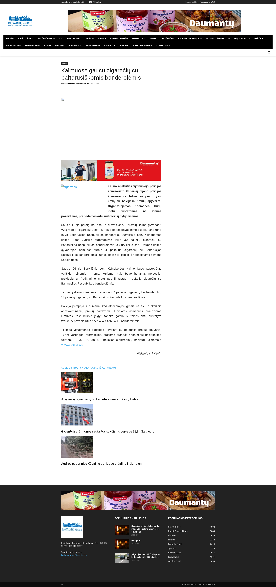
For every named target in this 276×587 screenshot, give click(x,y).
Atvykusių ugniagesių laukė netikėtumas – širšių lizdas (99, 399)
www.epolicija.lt (72, 344)
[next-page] (67, 470)
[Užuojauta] (122, 544)
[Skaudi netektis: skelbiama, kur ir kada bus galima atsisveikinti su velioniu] (122, 530)
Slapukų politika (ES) (207, 584)
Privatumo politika (189, 584)
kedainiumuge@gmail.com (74, 555)
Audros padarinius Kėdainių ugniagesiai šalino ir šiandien (101, 463)
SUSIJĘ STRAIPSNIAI (74, 367)
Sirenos (64, 63)
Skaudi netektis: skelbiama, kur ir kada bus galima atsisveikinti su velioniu (145, 529)
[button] (269, 52)
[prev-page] (63, 470)
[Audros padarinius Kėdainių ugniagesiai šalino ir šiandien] (111, 447)
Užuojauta (136, 540)
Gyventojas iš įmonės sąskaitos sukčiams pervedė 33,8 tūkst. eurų (108, 431)
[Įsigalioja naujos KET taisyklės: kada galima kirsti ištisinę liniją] (122, 558)
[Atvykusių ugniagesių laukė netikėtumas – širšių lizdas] (111, 382)
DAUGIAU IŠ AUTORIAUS (101, 367)
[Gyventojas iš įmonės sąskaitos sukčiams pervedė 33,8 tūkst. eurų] (111, 414)
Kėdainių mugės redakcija (78, 83)
